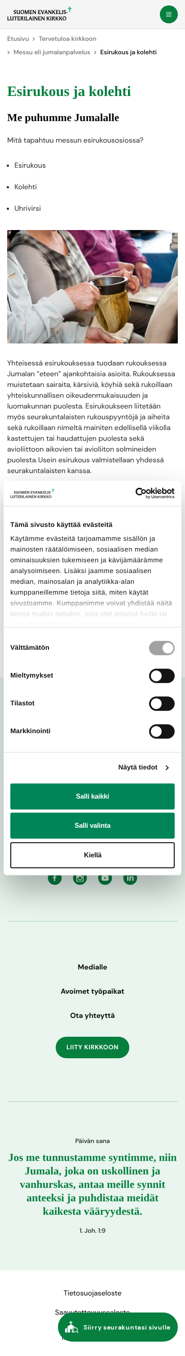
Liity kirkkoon (92, 1047)
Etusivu (18, 39)
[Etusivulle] (39, 13)
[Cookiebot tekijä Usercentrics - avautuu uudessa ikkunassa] (135, 493)
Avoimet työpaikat (92, 991)
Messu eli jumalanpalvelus (51, 52)
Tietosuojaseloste (92, 1293)
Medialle (92, 967)
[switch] (162, 676)
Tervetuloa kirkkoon (67, 39)
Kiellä (92, 855)
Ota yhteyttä (92, 1015)
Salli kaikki (92, 796)
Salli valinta (92, 825)
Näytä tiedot (138, 767)
